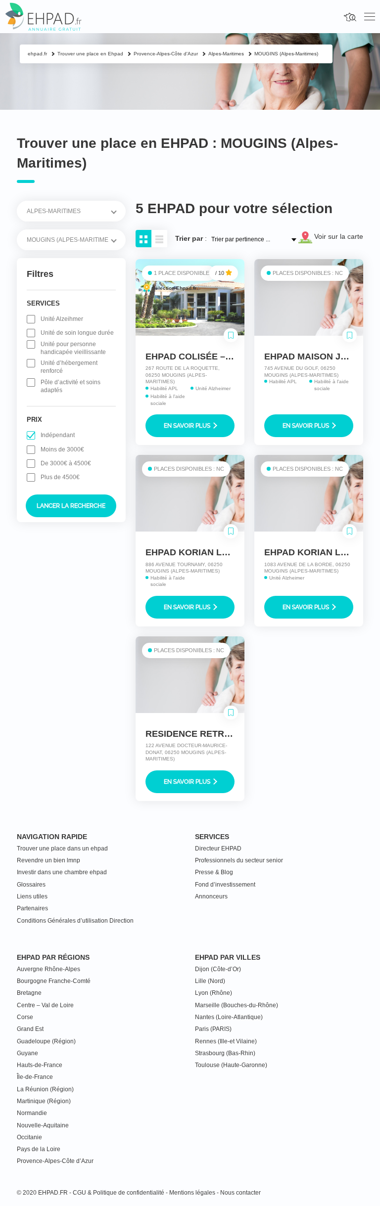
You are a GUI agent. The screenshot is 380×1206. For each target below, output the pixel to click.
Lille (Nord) (210, 981)
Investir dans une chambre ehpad (62, 872)
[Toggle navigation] (369, 17)
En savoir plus (188, 425)
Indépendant (58, 435)
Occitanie (29, 1137)
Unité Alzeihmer (62, 318)
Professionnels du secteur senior (239, 860)
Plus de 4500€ (60, 477)
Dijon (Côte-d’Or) (218, 969)
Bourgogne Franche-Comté (54, 981)
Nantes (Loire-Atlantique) (229, 1017)
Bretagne (29, 992)
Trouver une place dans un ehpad (62, 848)
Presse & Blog (214, 872)
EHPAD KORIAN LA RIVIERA (205, 552)
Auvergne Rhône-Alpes (48, 969)
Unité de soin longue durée (77, 332)
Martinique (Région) (44, 1101)
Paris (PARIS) (213, 1029)
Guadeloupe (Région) (46, 1041)
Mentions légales (192, 1192)
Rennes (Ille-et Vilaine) (226, 1041)
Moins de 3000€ (62, 449)
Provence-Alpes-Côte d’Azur (55, 1161)
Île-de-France (35, 1076)
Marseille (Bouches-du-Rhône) (236, 1005)
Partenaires (32, 908)
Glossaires (31, 884)
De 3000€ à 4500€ (66, 463)
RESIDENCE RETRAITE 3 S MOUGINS (225, 734)
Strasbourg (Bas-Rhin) (225, 1053)
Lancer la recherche (71, 505)
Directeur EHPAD (218, 848)
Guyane (27, 1053)
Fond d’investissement (225, 884)
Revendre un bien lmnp (48, 860)
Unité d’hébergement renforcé (69, 366)
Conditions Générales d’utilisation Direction (75, 920)
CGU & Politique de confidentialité (118, 1192)
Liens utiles (32, 896)
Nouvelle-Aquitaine (43, 1125)
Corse (25, 1017)
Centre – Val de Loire (45, 1005)
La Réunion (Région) (45, 1089)
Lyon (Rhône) (213, 992)
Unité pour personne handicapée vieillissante (73, 348)
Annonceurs (211, 896)
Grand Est (30, 1029)
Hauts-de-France (39, 1065)
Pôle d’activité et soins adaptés (70, 386)
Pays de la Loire (38, 1149)
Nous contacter (240, 1192)
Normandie (32, 1113)
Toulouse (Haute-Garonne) (231, 1065)
